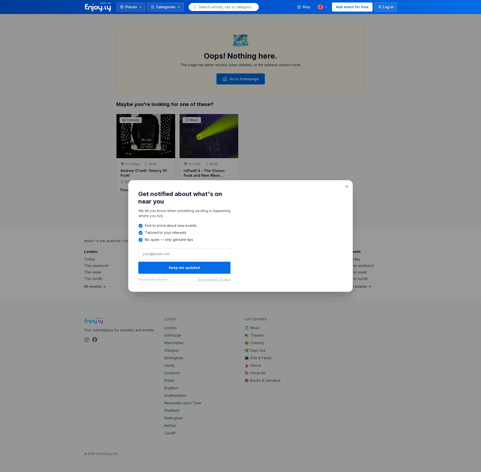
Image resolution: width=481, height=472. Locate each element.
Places (131, 7)
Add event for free (352, 7)
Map (306, 7)
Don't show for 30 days (214, 279)
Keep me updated (184, 267)
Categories (165, 7)
